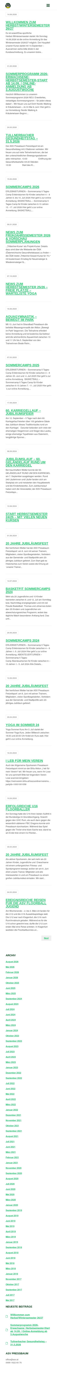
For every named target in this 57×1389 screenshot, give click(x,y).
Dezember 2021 (13, 1115)
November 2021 (13, 1120)
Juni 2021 (10, 1147)
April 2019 (11, 1231)
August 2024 (12, 1004)
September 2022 (14, 1078)
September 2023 (14, 1041)
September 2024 (14, 999)
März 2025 (11, 993)
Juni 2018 (10, 1258)
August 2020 (12, 1179)
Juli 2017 (10, 1295)
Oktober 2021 (12, 1126)
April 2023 (11, 1057)
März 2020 (11, 1200)
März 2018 (11, 1268)
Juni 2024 (10, 1015)
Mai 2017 (10, 1300)
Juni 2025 (10, 988)
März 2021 (11, 1152)
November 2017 (13, 1279)
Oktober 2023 (12, 1036)
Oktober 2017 (12, 1284)
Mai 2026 (10, 967)
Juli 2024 (10, 1009)
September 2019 (14, 1210)
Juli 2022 (10, 1083)
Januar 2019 (12, 1242)
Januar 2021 (12, 1163)
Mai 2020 (10, 1194)
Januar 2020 (12, 1205)
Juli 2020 (10, 1184)
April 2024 (11, 1020)
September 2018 (14, 1247)
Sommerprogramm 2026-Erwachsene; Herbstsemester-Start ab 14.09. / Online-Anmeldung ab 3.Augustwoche (30, 1330)
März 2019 (11, 1237)
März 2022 (11, 1104)
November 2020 (13, 1168)
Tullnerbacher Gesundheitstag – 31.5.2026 (28, 1343)
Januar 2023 (12, 1067)
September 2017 (14, 1290)
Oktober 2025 (12, 983)
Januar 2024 (12, 1030)
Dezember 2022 (13, 1073)
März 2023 (11, 1062)
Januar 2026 (12, 977)
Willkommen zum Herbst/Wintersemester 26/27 (26, 1316)
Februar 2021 (12, 1157)
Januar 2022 (12, 1110)
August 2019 (12, 1216)
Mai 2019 (10, 1226)
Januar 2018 (12, 1274)
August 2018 (12, 1253)
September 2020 (14, 1173)
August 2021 (12, 1136)
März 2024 (11, 1025)
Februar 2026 (12, 972)
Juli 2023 (10, 1052)
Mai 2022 (10, 1094)
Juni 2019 (10, 1221)
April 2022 (11, 1099)
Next (46, 938)
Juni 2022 (10, 1089)
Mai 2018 (10, 1263)
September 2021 (14, 1131)
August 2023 (12, 1046)
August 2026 (12, 962)
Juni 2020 (10, 1189)
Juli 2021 (10, 1141)
